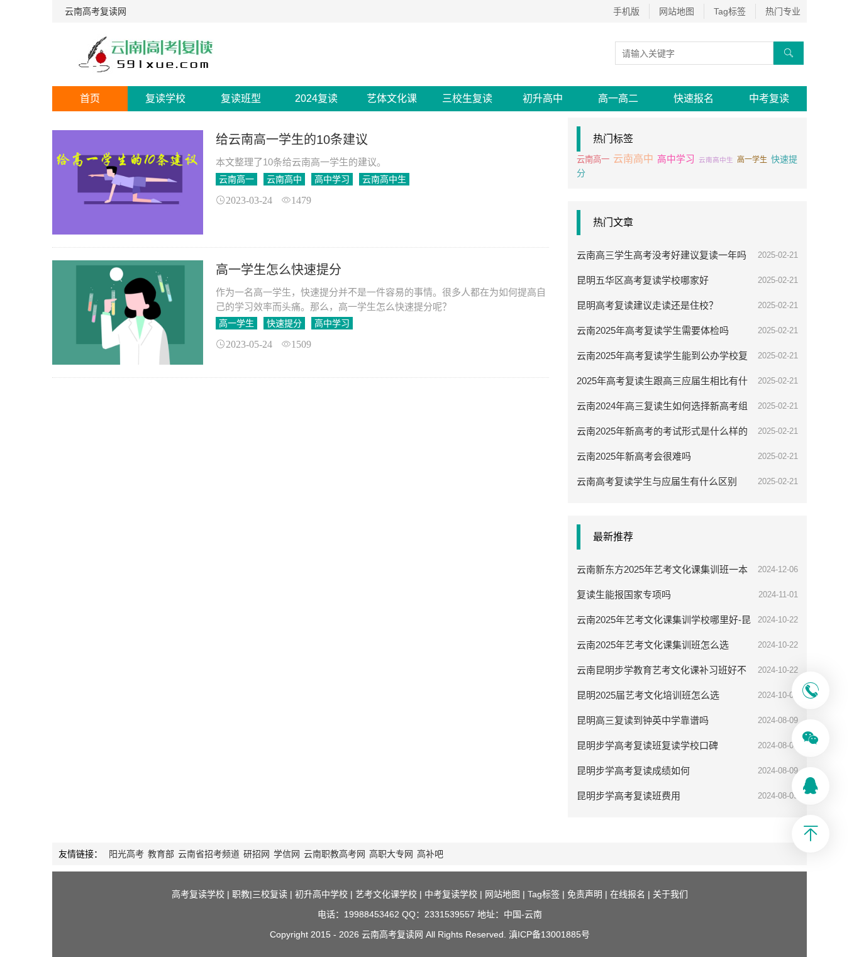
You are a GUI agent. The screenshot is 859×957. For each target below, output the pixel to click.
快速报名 (693, 98)
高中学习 (332, 179)
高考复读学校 (198, 894)
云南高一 (236, 179)
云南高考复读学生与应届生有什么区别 (657, 481)
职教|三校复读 (259, 894)
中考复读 (769, 98)
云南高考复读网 (95, 11)
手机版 (626, 11)
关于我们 (670, 894)
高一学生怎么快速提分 (278, 270)
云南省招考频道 (209, 854)
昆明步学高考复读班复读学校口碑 (647, 745)
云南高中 (284, 179)
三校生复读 (467, 98)
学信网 (287, 854)
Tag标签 (730, 11)
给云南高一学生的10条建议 (292, 140)
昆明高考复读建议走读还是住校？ (647, 305)
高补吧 (430, 854)
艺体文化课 (392, 98)
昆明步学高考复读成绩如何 (633, 770)
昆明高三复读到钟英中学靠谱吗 (643, 720)
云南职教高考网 (334, 854)
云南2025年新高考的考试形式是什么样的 (662, 431)
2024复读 (316, 98)
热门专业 (783, 11)
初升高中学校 (321, 894)
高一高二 (618, 98)
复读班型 (241, 98)
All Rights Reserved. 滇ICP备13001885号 (506, 934)
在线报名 (627, 894)
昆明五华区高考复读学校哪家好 (643, 280)
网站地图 (676, 11)
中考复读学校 (450, 894)
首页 (90, 98)
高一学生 (236, 323)
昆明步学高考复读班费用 (628, 795)
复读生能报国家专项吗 (624, 594)
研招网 (256, 854)
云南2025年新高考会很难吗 (634, 456)
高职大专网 (391, 854)
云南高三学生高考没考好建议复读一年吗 (661, 255)
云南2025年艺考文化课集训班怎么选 (653, 644)
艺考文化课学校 (386, 894)
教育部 (161, 854)
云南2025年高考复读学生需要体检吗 (653, 330)
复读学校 (165, 98)
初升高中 (543, 98)
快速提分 (284, 323)
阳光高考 (126, 854)
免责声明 (584, 894)
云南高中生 (384, 179)
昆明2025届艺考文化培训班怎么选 (648, 695)
